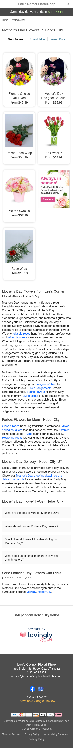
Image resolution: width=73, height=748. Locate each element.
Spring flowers (36, 392)
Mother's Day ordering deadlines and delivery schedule (32, 477)
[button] (64, 739)
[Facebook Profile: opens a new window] (32, 689)
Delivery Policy (36, 739)
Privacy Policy (32, 734)
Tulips (28, 433)
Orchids (64, 430)
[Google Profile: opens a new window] (41, 689)
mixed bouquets (17, 337)
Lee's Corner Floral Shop (36, 3)
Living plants (30, 395)
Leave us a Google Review (36, 701)
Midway (31, 592)
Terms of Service (11, 734)
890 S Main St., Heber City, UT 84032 (36, 668)
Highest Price (36, 39)
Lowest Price (57, 39)
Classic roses (10, 426)
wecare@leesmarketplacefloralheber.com (36, 676)
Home (5, 19)
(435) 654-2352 (36, 672)
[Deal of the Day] (53, 193)
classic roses (21, 333)
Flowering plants (12, 437)
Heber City (44, 592)
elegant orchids (46, 384)
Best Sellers (16, 39)
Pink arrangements (39, 388)
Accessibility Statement (56, 734)
